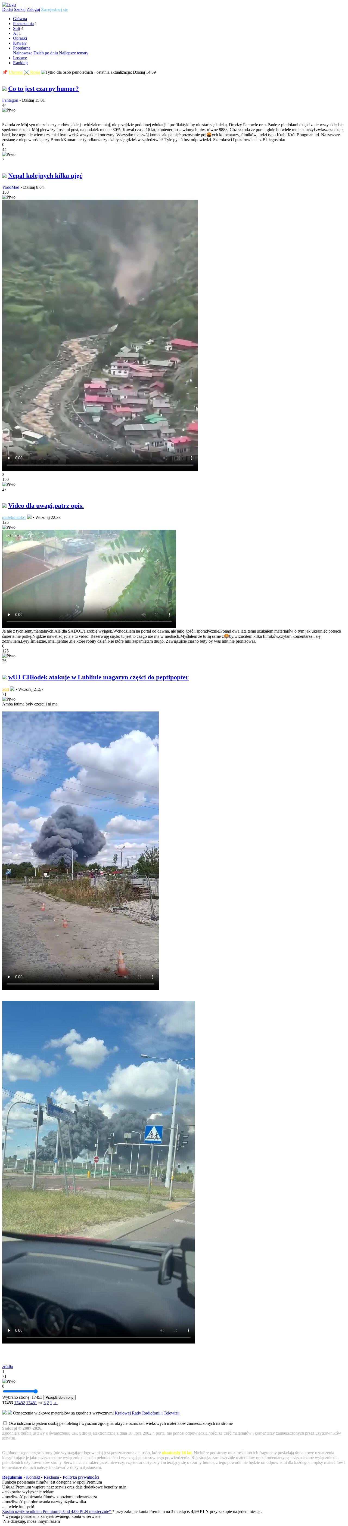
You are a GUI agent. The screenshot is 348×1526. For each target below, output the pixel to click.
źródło (7, 1366)
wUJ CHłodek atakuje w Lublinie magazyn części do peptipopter (98, 677)
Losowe (20, 57)
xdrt (5, 689)
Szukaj (20, 9)
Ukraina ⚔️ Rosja (24, 72)
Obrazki (20, 38)
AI (15, 33)
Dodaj (7, 9)
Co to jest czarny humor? (43, 88)
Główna (20, 18)
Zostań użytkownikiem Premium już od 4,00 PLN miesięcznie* (57, 1511)
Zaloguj (33, 9)
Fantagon (10, 100)
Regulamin (12, 1477)
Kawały (20, 43)
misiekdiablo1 (14, 517)
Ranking (20, 62)
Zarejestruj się (54, 9)
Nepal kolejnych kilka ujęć (45, 175)
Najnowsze (22, 53)
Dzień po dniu (45, 53)
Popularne (21, 48)
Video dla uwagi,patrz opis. (46, 505)
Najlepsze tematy (73, 53)
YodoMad (10, 187)
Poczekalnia (23, 23)
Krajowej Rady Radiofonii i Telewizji (147, 1413)
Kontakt (33, 1477)
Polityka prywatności (81, 1477)
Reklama (51, 1477)
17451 (31, 1402)
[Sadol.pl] (9, 4)
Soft (16, 28)
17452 (19, 1402)
